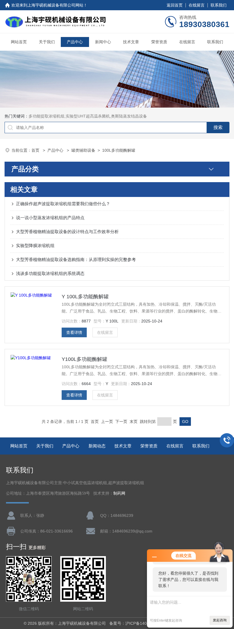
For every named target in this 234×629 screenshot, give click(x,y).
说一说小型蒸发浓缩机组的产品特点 (50, 217)
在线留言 (197, 5)
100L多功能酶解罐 (118, 150)
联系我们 (219, 5)
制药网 (119, 493)
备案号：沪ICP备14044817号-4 (137, 623)
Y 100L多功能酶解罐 (85, 296)
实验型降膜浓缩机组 (35, 245)
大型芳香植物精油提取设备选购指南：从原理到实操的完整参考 (76, 259)
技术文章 (131, 42)
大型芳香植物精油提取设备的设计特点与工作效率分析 (67, 231)
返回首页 (175, 5)
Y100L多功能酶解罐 (84, 359)
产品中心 (75, 42)
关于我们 (47, 42)
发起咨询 (220, 620)
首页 (36, 150)
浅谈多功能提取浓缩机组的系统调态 (50, 273)
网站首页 (19, 42)
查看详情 (74, 332)
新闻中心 (103, 42)
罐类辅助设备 (83, 150)
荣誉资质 (159, 42)
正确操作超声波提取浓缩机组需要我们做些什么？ (63, 203)
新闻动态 (97, 445)
